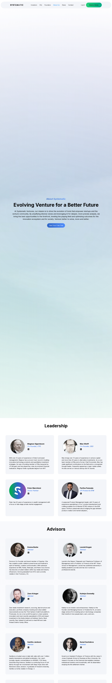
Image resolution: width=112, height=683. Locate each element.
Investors (34, 5)
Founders (47, 5)
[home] (16, 5)
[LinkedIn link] (28, 449)
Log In (83, 5)
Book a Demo (93, 5)
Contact (70, 5)
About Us (56, 5)
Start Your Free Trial (56, 225)
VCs (40, 5)
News (64, 5)
